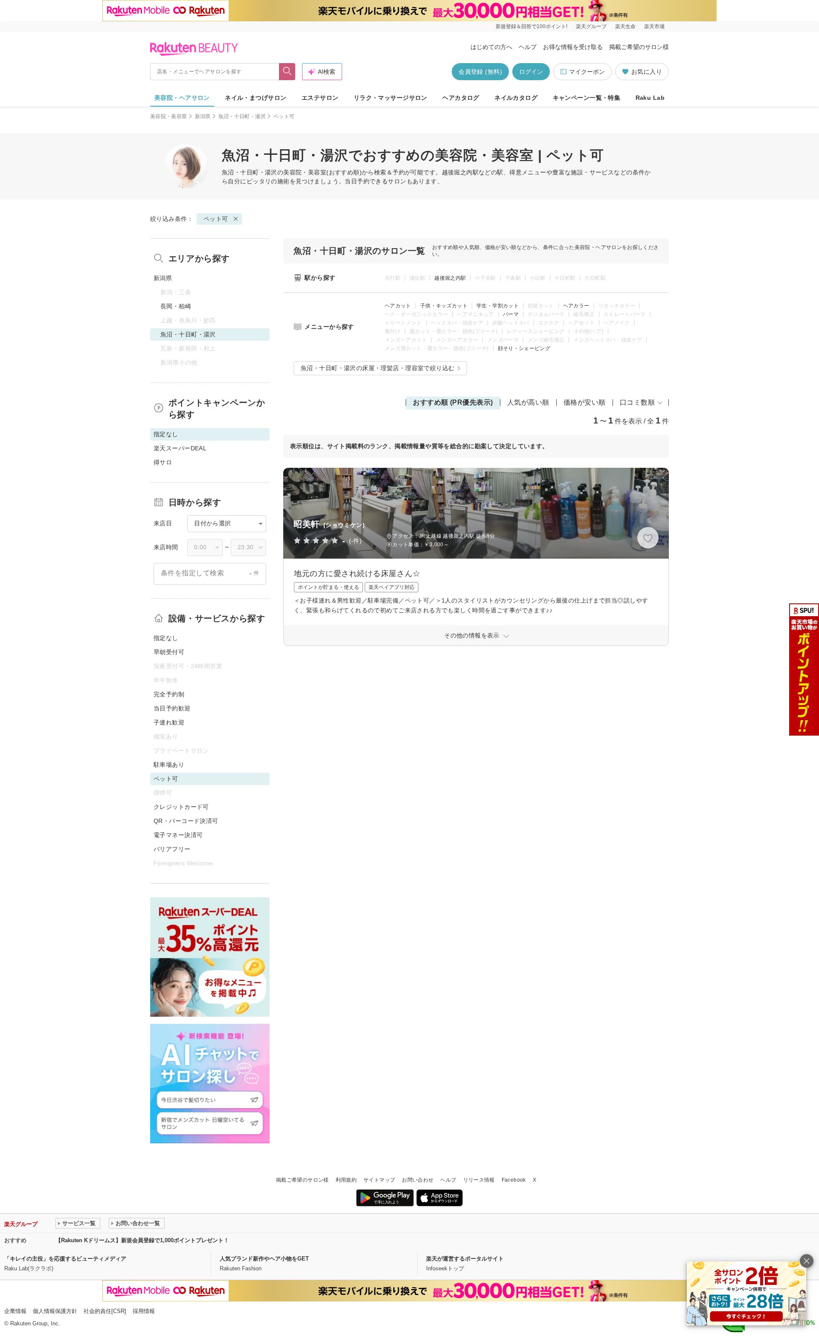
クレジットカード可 (181, 806)
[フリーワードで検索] (287, 71)
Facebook (514, 1180)
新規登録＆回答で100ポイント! (531, 26)
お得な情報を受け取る (573, 46)
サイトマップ (379, 1180)
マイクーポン (587, 71)
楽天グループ (591, 26)
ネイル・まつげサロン (255, 97)
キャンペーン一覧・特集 (587, 97)
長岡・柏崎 (175, 306)
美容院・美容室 (168, 116)
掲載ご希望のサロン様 (639, 46)
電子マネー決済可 (178, 835)
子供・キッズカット (444, 306)
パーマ (511, 314)
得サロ (163, 462)
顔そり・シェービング (524, 348)
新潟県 (203, 116)
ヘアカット (398, 306)
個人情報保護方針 (55, 1311)
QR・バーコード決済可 (186, 820)
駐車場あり (169, 764)
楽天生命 (625, 26)
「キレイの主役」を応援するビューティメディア (65, 1258)
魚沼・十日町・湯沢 (242, 116)
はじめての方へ (491, 46)
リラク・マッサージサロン (390, 97)
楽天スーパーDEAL (180, 448)
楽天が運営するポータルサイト (465, 1258)
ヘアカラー (576, 306)
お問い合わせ (417, 1180)
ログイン (531, 71)
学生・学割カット (497, 306)
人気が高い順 (528, 402)
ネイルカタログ (515, 97)
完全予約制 (169, 694)
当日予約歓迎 (172, 708)
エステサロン (320, 97)
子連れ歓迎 (169, 722)
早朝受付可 (169, 652)
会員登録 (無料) (480, 71)
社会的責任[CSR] (105, 1311)
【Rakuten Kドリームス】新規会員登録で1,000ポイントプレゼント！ (142, 1240)
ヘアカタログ (460, 97)
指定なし (166, 638)
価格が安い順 (584, 402)
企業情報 (15, 1311)
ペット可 (215, 218)
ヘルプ (528, 46)
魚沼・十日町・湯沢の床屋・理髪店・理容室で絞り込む (378, 368)
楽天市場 (654, 26)
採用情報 (144, 1311)
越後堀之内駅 (450, 278)
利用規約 (346, 1180)
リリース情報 (479, 1180)
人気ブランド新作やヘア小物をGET (264, 1258)
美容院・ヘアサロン (182, 97)
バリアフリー (172, 849)
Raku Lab (650, 97)
